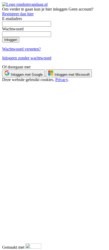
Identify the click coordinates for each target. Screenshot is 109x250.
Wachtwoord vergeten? (21, 49)
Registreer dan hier (18, 14)
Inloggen (10, 40)
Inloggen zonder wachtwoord (26, 58)
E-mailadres (12, 18)
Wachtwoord (13, 29)
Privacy (61, 79)
